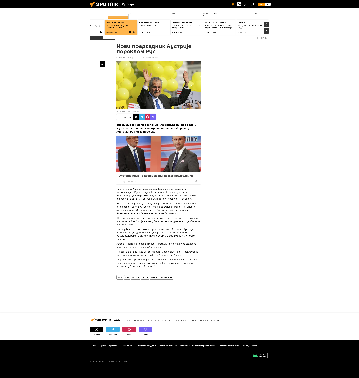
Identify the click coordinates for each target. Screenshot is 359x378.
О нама (93, 345)
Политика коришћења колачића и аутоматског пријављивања (187, 345)
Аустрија (135, 277)
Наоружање (180, 320)
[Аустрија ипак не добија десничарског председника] (158, 154)
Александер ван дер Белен (161, 277)
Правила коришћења (109, 345)
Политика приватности (229, 345)
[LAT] (268, 4)
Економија (153, 320)
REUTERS (121, 111)
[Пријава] (245, 4)
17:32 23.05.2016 (123, 58)
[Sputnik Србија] (105, 7)
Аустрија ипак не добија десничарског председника (156, 175)
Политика (138, 320)
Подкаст (203, 320)
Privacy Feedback (250, 345)
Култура (215, 320)
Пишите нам (127, 345)
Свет (127, 277)
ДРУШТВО (166, 320)
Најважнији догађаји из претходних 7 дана (117, 26)
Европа (145, 277)
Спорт (193, 320)
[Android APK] (259, 356)
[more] (196, 181)
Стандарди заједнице (146, 345)
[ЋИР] (261, 4)
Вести (120, 277)
